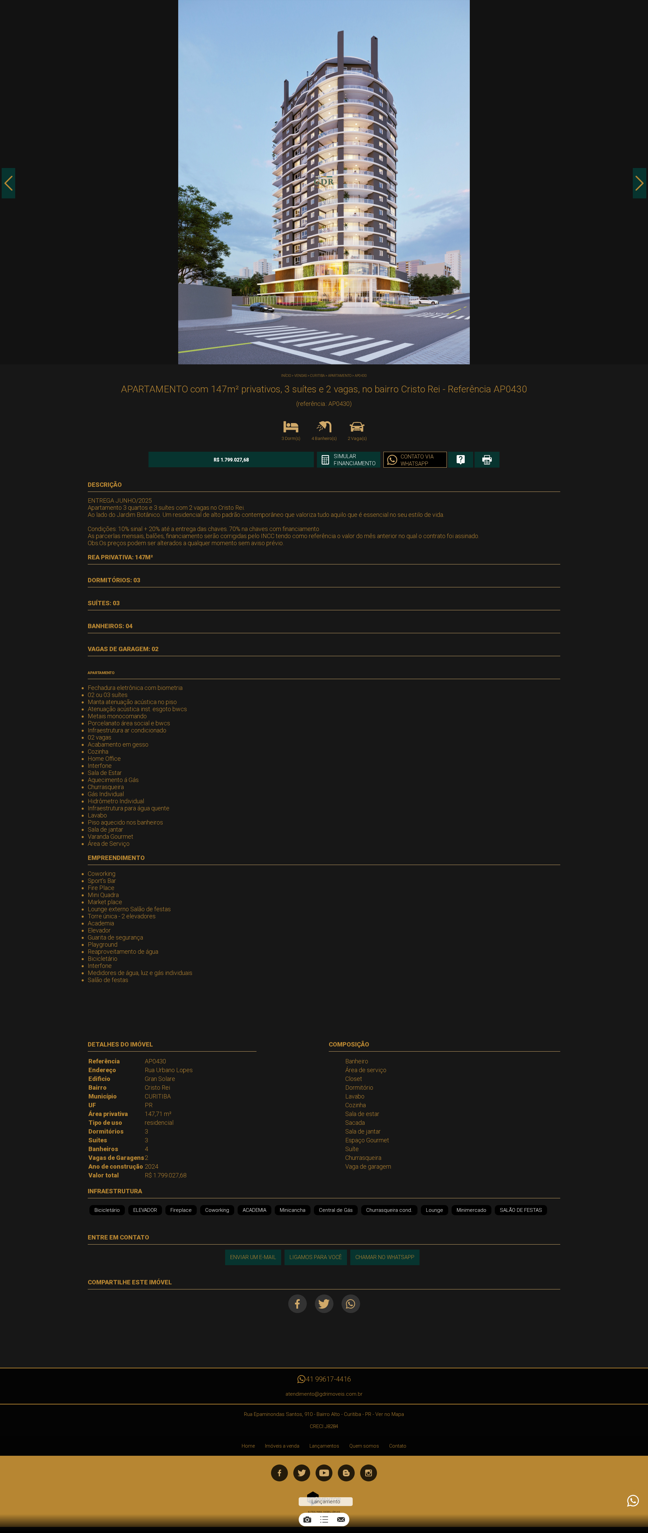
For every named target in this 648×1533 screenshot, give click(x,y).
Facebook (297, 1303)
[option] (324, 182)
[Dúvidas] (460, 460)
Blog (346, 1473)
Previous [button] (8, 183)
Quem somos (364, 1446)
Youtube (324, 1473)
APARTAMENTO (339, 376)
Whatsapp (351, 1303)
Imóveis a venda (282, 1446)
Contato (397, 1446)
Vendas (300, 376)
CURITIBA (317, 376)
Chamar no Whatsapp (384, 1257)
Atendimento (632, 1501)
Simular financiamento (355, 460)
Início (286, 376)
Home (248, 1446)
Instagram (368, 1473)
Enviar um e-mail (253, 1257)
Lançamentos (324, 1446)
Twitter (324, 1303)
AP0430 (361, 376)
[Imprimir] (487, 460)
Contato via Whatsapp (417, 460)
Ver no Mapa (389, 1414)
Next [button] (639, 183)
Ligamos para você (316, 1257)
